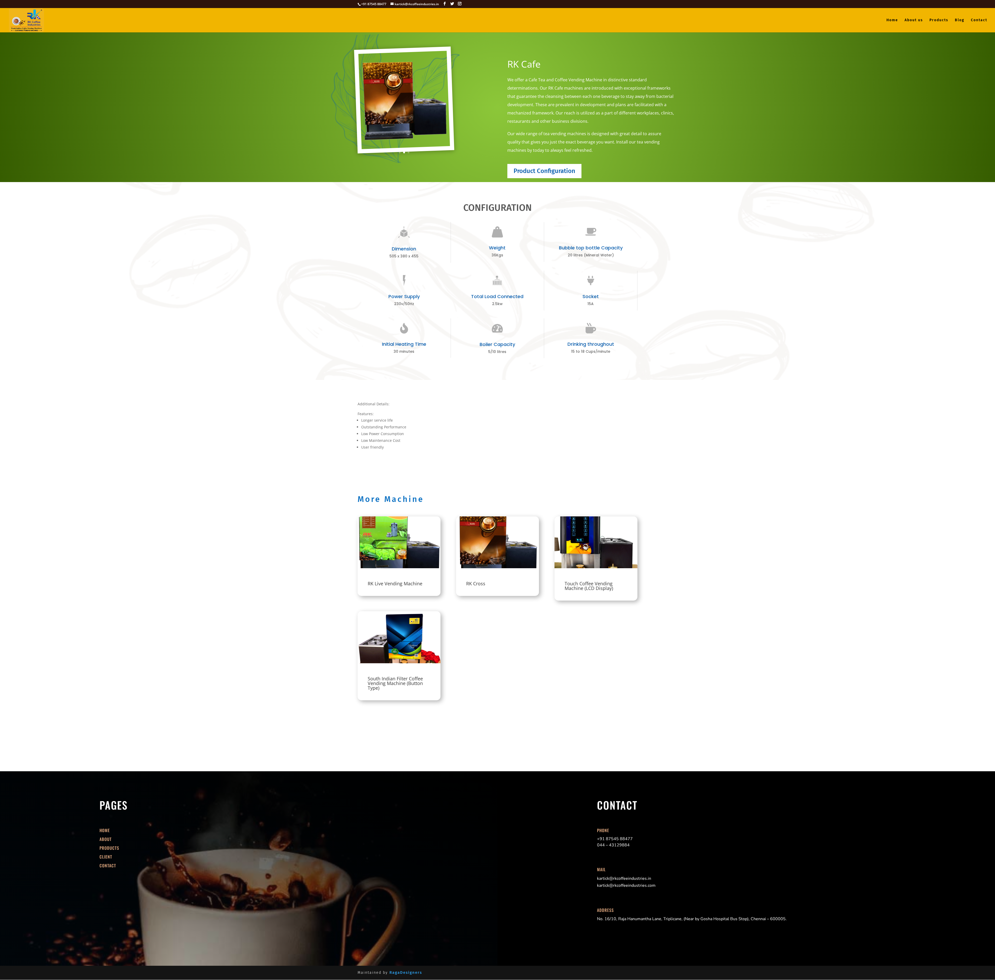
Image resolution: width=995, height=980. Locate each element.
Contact (979, 20)
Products (938, 20)
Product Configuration (544, 171)
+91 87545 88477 (615, 839)
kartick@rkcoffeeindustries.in (624, 878)
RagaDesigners (405, 972)
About (106, 839)
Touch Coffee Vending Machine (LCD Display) (589, 585)
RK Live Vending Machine (395, 583)
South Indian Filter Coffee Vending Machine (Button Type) (395, 683)
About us (914, 20)
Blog (959, 20)
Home (892, 20)
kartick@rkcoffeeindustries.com (626, 885)
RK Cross (475, 583)
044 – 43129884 (613, 845)
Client (106, 857)
